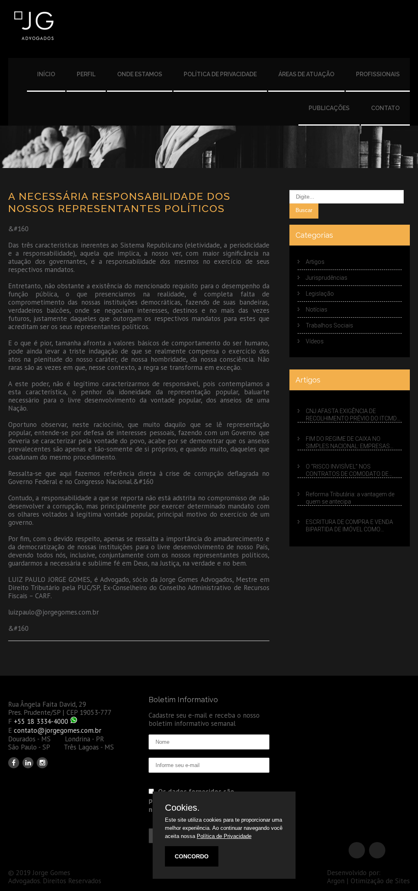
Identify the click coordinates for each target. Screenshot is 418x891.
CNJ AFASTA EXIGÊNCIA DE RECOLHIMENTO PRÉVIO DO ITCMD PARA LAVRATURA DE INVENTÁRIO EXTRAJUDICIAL (351, 415)
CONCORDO (192, 856)
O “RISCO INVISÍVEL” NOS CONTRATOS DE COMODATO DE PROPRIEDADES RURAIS (347, 470)
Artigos (315, 262)
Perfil (86, 74)
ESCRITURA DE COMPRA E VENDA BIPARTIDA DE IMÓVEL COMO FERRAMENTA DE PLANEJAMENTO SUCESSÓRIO (351, 526)
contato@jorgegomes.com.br (57, 730)
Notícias (316, 309)
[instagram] (42, 762)
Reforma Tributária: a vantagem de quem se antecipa (350, 498)
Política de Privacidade (220, 74)
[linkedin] (27, 762)
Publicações (329, 108)
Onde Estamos (139, 74)
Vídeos (315, 341)
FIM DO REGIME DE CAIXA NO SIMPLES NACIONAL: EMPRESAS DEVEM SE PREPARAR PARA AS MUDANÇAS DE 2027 (348, 443)
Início (46, 74)
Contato (385, 108)
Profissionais (378, 74)
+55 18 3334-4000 (41, 721)
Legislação (320, 293)
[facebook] (13, 762)
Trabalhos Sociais (329, 325)
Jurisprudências (326, 277)
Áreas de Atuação (306, 74)
